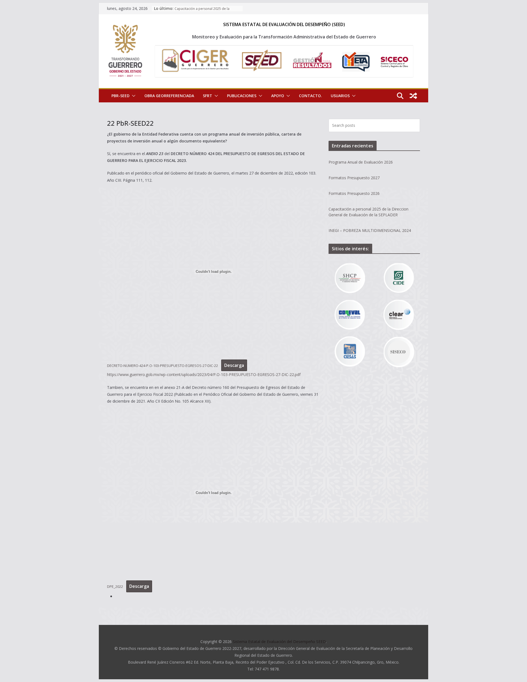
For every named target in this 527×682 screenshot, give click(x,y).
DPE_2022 (115, 586)
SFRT (207, 95)
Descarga (234, 365)
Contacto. (310, 95)
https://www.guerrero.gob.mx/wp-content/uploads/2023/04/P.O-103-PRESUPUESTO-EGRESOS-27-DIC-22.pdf (204, 374)
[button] (133, 96)
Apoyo (277, 95)
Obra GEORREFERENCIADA (169, 95)
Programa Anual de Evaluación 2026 (361, 162)
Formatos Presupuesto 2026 (354, 193)
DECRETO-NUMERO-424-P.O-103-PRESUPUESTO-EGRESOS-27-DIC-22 (162, 365)
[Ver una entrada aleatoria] (413, 95)
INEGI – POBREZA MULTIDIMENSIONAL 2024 (370, 230)
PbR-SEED (120, 95)
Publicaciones (241, 95)
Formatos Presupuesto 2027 (354, 177)
